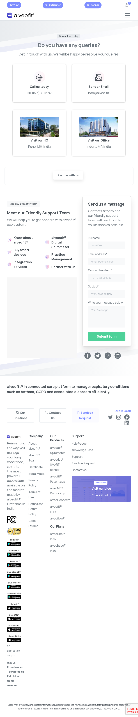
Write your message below (105, 303)
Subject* (94, 286)
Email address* (97, 254)
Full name (94, 238)
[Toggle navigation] (127, 15)
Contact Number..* (100, 270)
